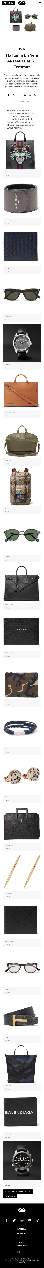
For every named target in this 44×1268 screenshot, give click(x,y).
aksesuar (10, 1196)
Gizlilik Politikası (22, 1243)
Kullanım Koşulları (22, 1245)
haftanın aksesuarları (18, 1191)
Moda (22, 49)
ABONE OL (8, 3)
